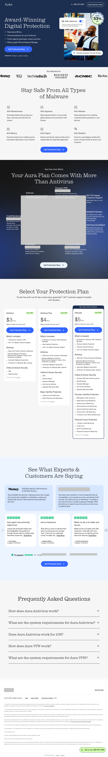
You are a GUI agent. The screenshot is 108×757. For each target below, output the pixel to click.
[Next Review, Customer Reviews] (106, 530)
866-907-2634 (79, 4)
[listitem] (54, 611)
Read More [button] (28, 535)
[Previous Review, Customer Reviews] (2, 530)
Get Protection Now (95, 5)
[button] (18, 377)
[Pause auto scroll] (103, 78)
